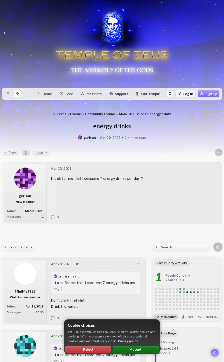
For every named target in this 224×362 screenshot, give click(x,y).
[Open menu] (8, 93)
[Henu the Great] (25, 346)
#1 (78, 264)
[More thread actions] (218, 152)
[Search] (170, 94)
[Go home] (215, 353)
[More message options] (215, 168)
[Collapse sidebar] (218, 247)
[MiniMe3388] (25, 274)
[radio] (165, 317)
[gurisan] (80, 137)
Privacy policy (128, 341)
